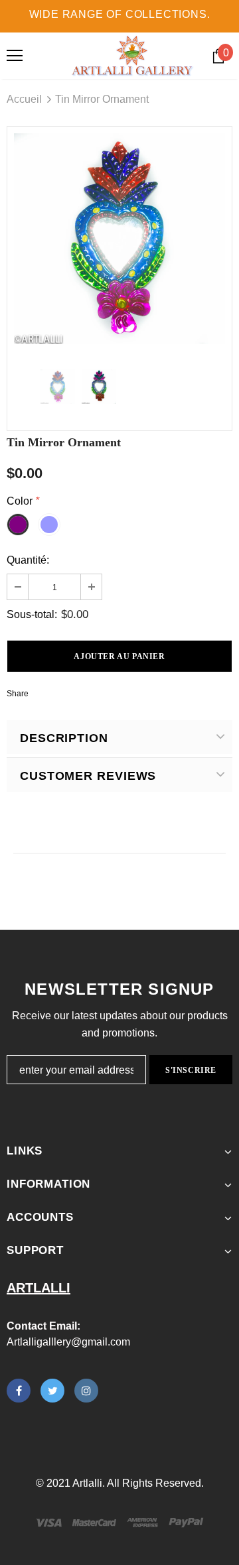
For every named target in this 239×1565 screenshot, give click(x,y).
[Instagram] (86, 1391)
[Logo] (132, 55)
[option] (119, 238)
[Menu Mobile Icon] (15, 56)
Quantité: (28, 560)
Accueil (24, 99)
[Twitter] (52, 1391)
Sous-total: (32, 614)
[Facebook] (19, 1391)
